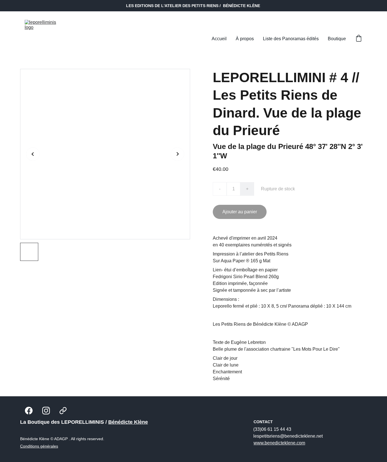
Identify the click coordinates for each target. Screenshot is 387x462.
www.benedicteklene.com (279, 442)
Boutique (337, 38)
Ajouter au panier (239, 211)
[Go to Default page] (63, 410)
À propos (245, 38)
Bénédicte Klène (128, 422)
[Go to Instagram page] (46, 410)
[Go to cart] (358, 39)
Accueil (219, 38)
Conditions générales (39, 446)
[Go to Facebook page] (29, 410)
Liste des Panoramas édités (291, 38)
